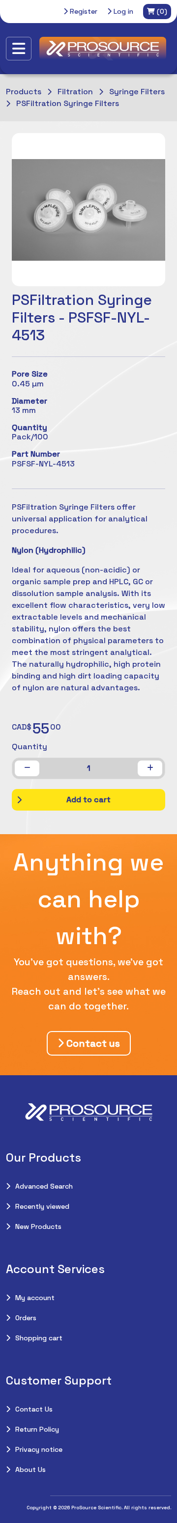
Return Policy (37, 1429)
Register (82, 11)
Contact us (92, 1043)
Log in (122, 11)
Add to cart (88, 799)
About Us (30, 1469)
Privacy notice (38, 1449)
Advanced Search (44, 1186)
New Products (38, 1226)
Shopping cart (38, 1337)
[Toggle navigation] (18, 48)
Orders (25, 1317)
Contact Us (34, 1409)
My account (35, 1297)
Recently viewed (42, 1206)
